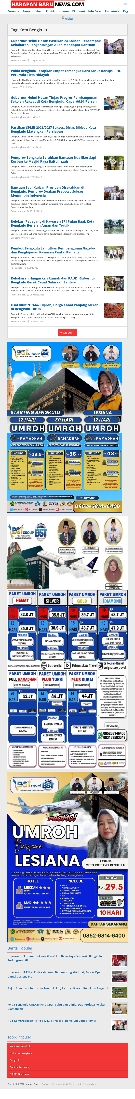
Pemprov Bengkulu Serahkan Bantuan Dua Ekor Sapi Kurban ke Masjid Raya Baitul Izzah (53, 159)
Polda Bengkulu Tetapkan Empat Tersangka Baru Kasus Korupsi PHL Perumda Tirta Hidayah (66, 73)
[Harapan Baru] (46, 4)
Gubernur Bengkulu (21, 1053)
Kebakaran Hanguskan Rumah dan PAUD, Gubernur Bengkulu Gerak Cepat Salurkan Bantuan (53, 280)
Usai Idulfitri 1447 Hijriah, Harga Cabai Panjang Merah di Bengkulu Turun (54, 307)
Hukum (14, 87)
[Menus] (125, 4)
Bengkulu (15, 1060)
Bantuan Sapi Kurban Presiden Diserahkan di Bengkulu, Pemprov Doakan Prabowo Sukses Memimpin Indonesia (47, 191)
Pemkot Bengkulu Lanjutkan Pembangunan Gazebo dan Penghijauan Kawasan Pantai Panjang (53, 250)
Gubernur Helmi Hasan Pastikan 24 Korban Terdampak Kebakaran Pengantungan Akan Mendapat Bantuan (56, 43)
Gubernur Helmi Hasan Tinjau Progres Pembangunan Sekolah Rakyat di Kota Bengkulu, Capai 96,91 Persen (54, 99)
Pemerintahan (18, 60)
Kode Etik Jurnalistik (86, 1084)
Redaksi (45, 1084)
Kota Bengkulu (18, 117)
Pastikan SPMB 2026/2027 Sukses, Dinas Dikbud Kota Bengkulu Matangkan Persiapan (53, 129)
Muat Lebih (67, 332)
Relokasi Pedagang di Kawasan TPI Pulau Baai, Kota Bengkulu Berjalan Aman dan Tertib (52, 223)
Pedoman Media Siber (63, 1084)
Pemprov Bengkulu (20, 1046)
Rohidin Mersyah (19, 1067)
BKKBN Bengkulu (19, 1074)
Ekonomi (15, 237)
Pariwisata (16, 267)
